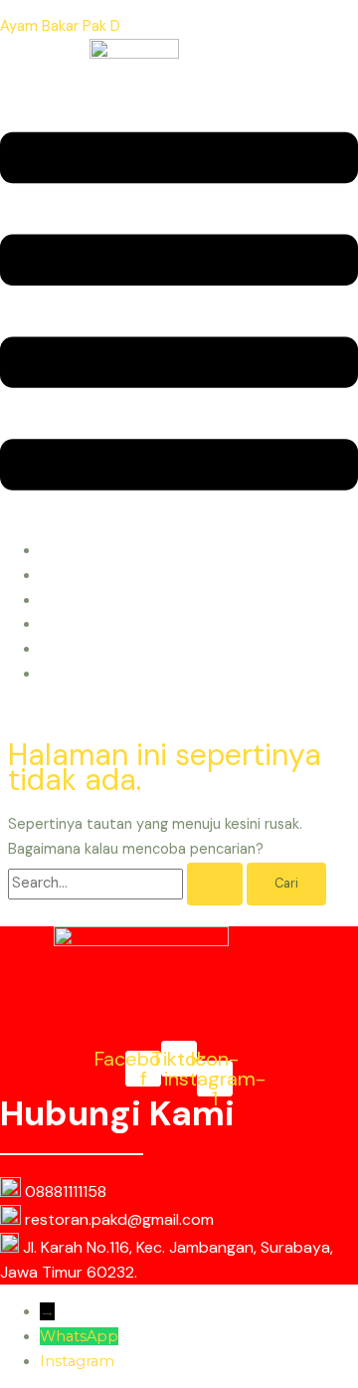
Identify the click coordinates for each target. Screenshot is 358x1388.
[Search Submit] (215, 884)
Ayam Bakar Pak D (60, 26)
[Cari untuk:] (127, 883)
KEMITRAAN (87, 674)
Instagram (77, 1361)
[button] (179, 315)
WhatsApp (79, 1336)
